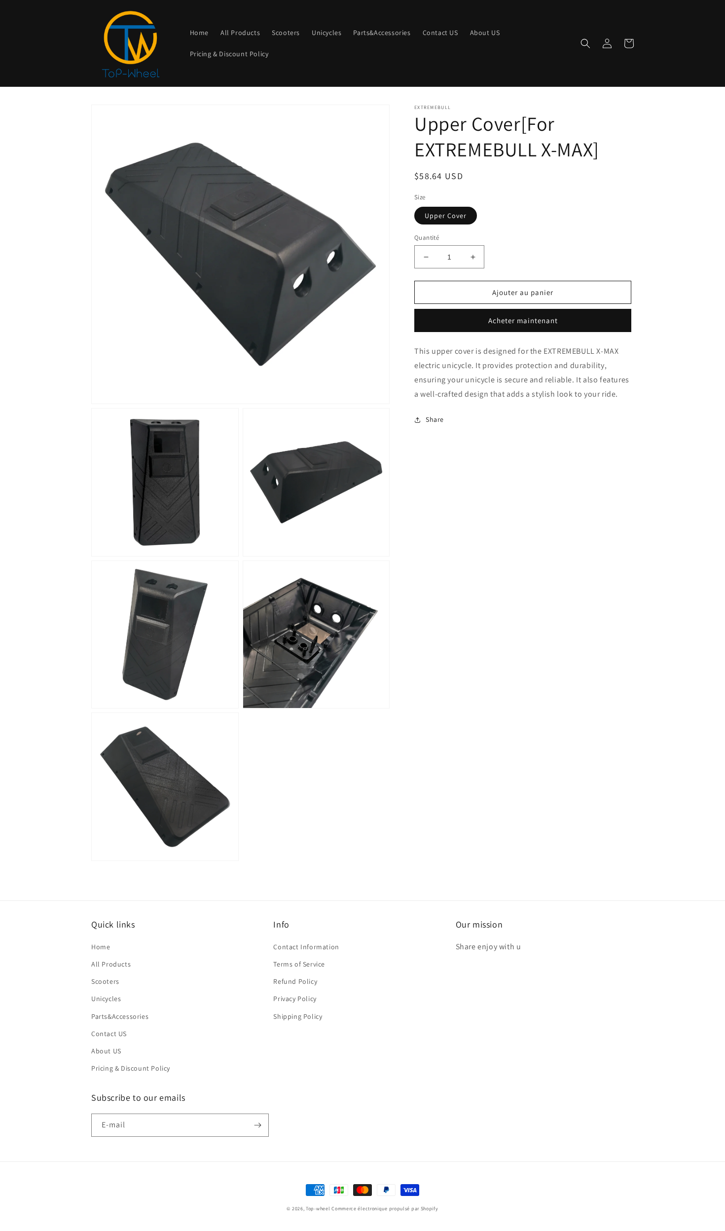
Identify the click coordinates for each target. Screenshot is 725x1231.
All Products (111, 964)
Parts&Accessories (119, 1016)
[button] (585, 43)
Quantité (426, 237)
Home (100, 946)
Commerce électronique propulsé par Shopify (384, 1208)
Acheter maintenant (523, 320)
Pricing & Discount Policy (130, 1068)
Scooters (105, 981)
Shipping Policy (297, 1016)
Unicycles (106, 998)
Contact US (109, 1033)
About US (106, 1050)
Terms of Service (299, 964)
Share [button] (435, 419)
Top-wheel (318, 1208)
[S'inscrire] (257, 1125)
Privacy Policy (294, 998)
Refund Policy (295, 981)
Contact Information (306, 946)
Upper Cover (446, 215)
